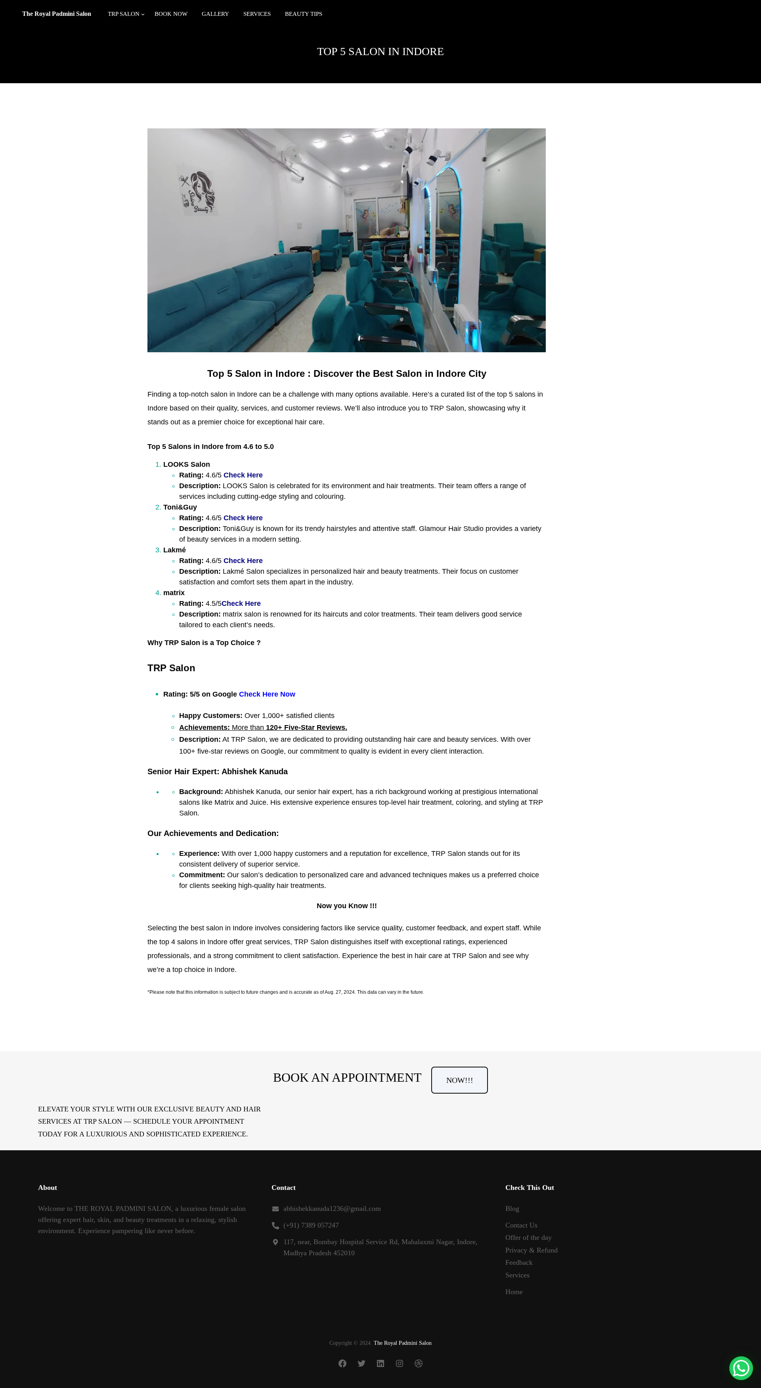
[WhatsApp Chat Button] (741, 1368)
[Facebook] (342, 1363)
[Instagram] (399, 1363)
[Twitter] (361, 1363)
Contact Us (521, 1225)
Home (514, 1292)
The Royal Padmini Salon (56, 13)
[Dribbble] (418, 1363)
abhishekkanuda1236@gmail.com (332, 1208)
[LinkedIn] (380, 1363)
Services (517, 1275)
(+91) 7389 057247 (311, 1225)
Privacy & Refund (531, 1250)
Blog (512, 1208)
